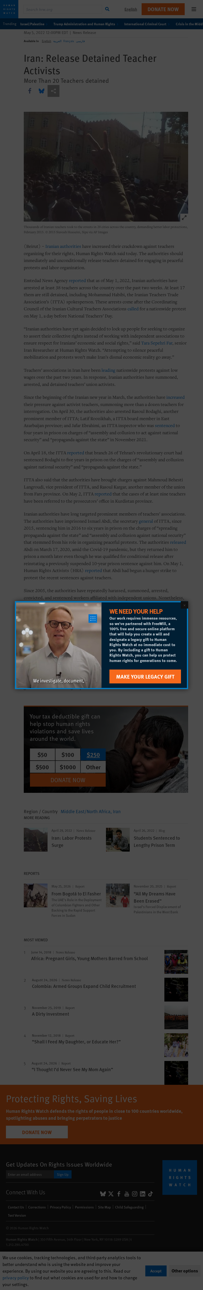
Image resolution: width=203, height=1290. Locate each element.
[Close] (184, 604)
